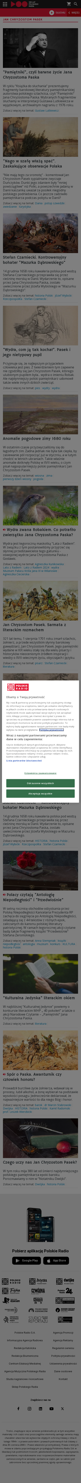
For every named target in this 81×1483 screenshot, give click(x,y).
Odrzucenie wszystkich (40, 783)
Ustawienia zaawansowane (40, 773)
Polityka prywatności (51, 729)
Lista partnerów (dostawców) (24, 760)
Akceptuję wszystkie (40, 793)
